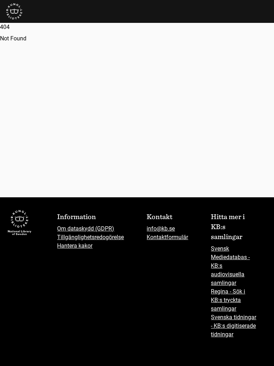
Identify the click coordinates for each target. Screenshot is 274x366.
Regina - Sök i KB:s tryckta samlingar (228, 300)
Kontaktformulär (167, 237)
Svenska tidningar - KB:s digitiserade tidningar (233, 326)
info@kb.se (161, 228)
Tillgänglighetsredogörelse (90, 237)
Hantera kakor (74, 245)
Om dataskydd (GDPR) (85, 228)
